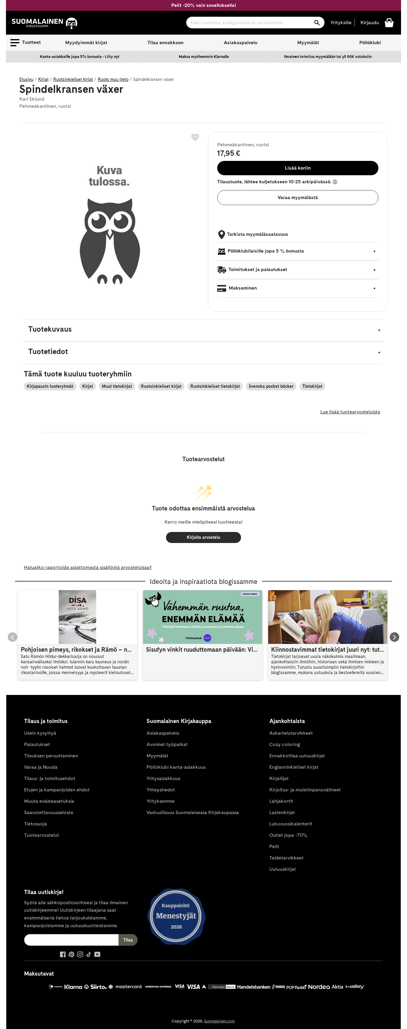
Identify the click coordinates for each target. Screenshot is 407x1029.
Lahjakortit (281, 801)
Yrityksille (341, 22)
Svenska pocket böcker (271, 386)
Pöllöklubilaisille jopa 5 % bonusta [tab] (266, 251)
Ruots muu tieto (113, 79)
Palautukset (37, 744)
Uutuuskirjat (282, 869)
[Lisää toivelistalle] (195, 137)
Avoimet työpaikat (167, 744)
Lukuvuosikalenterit (290, 824)
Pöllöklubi (370, 42)
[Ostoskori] (389, 22)
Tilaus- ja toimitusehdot (49, 778)
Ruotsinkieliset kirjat (73, 79)
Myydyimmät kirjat (86, 42)
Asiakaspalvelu (240, 42)
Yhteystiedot (161, 790)
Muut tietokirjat (117, 386)
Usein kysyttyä (40, 733)
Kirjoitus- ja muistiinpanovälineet (305, 790)
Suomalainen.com (219, 1021)
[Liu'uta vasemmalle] (12, 637)
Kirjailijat (279, 778)
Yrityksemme (161, 801)
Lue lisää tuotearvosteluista (350, 412)
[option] (80, 57)
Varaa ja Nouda (41, 767)
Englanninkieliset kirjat (294, 767)
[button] (25, 43)
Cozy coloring (284, 744)
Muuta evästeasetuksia (49, 801)
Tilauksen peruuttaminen (51, 756)
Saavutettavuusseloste (48, 812)
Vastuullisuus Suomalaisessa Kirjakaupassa (193, 812)
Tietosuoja (35, 824)
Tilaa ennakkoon (165, 42)
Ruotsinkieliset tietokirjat (215, 386)
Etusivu (26, 79)
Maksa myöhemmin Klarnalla (204, 56)
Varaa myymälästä (298, 197)
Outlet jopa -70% (288, 835)
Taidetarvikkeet (286, 858)
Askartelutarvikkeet (291, 733)
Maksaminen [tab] (242, 288)
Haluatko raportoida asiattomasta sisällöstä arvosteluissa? (88, 567)
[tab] (203, 330)
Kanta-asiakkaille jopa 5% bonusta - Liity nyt (79, 56)
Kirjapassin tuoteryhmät (50, 386)
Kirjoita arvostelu (203, 537)
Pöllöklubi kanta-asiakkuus (176, 767)
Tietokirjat (312, 386)
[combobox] (255, 22)
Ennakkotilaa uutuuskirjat (297, 756)
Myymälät (308, 42)
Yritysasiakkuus (163, 778)
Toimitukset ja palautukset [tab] (257, 269)
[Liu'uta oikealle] (394, 637)
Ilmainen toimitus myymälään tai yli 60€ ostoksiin (328, 56)
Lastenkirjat (282, 812)
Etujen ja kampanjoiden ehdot (57, 790)
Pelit (274, 846)
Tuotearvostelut (41, 835)
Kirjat (43, 79)
